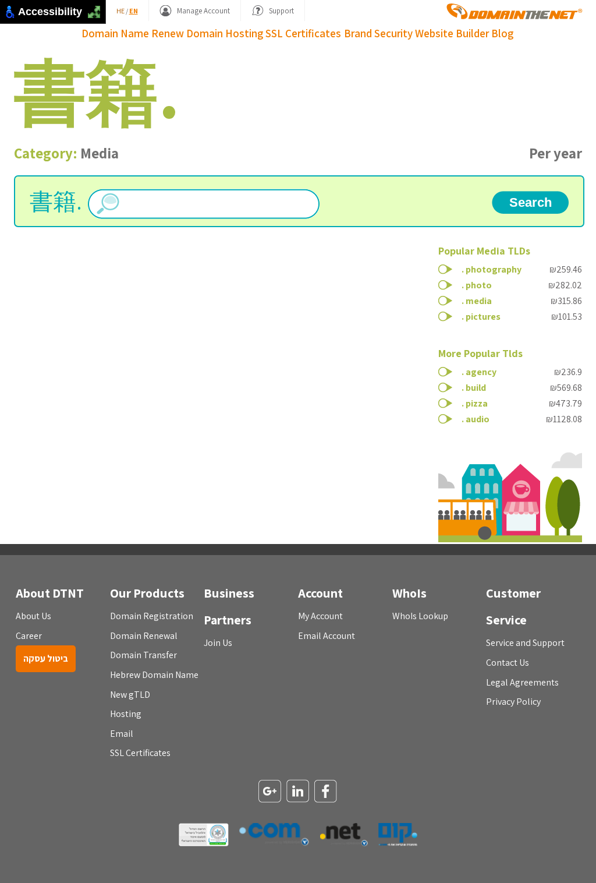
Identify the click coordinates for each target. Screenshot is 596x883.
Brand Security (378, 33)
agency (481, 372)
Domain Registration (151, 616)
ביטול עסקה (45, 658)
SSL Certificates (303, 33)
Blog (502, 33)
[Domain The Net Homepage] (514, 11)
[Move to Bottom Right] (97, 15)
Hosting (244, 33)
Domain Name (115, 33)
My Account (320, 616)
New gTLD (130, 694)
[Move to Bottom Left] (91, 15)
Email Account (326, 636)
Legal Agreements (522, 682)
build (476, 388)
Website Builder (452, 33)
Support (281, 11)
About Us (33, 616)
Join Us (218, 643)
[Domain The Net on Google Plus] (270, 792)
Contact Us (507, 662)
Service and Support (525, 643)
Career (29, 636)
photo (479, 285)
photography (494, 269)
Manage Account (203, 11)
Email (121, 733)
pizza (477, 403)
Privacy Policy (513, 701)
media (479, 301)
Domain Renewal (144, 636)
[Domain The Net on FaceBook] (326, 792)
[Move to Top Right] (97, 9)
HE (120, 10)
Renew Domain (187, 33)
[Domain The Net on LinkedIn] (298, 791)
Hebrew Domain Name (154, 675)
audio (477, 419)
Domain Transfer (143, 655)
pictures (483, 316)
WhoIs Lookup (420, 616)
